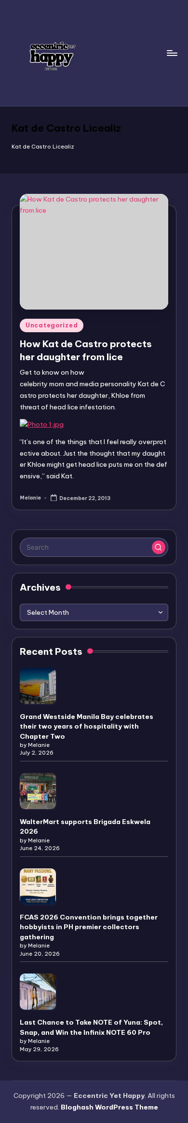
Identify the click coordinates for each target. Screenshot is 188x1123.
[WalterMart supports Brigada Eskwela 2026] (38, 791)
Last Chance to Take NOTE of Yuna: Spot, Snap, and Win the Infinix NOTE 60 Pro (91, 1027)
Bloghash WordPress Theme (109, 1107)
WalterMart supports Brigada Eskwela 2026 (85, 826)
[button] (158, 547)
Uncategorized (52, 325)
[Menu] (171, 52)
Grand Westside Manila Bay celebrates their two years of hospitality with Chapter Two (86, 726)
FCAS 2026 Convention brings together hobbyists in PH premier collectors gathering (89, 927)
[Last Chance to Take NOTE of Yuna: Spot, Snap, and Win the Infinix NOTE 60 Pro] (38, 992)
